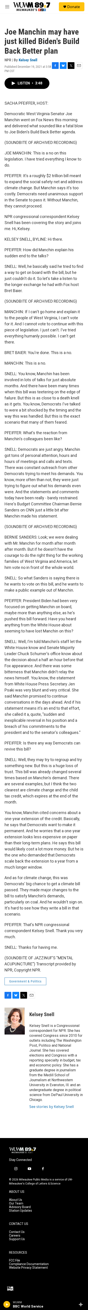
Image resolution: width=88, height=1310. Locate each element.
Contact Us (17, 1232)
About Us (15, 1200)
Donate (73, 7)
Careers (14, 1235)
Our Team (16, 1203)
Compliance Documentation (29, 1264)
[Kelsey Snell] (15, 1021)
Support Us (17, 1239)
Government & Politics (25, 981)
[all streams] (82, 1304)
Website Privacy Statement (28, 1267)
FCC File (14, 1260)
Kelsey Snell (28, 60)
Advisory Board (20, 1207)
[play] (7, 1304)
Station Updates (20, 1210)
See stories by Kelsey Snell (51, 1106)
